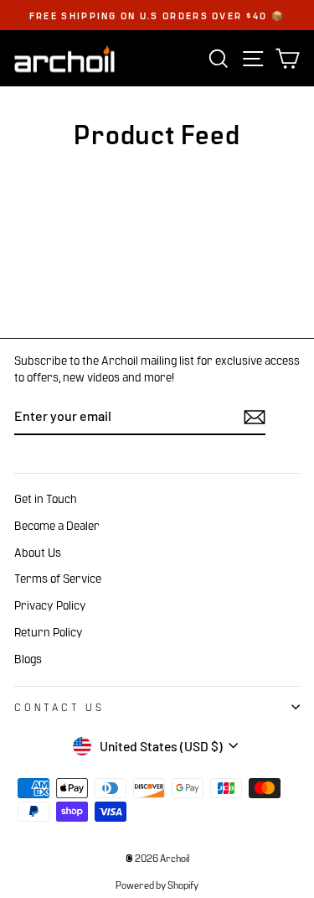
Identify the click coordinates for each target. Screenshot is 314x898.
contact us (59, 706)
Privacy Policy (50, 604)
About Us (37, 551)
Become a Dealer (57, 524)
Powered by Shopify (157, 884)
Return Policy (48, 631)
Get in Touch (45, 498)
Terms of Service (57, 577)
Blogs (28, 658)
